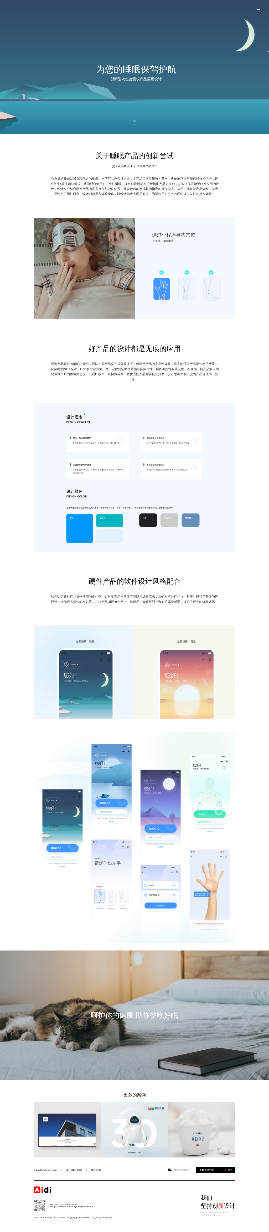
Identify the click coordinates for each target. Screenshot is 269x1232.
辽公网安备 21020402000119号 (82, 1218)
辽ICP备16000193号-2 (103, 1218)
